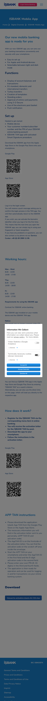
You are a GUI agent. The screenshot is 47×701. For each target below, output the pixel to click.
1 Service (12, 348)
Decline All (23, 373)
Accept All (23, 365)
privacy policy (19, 337)
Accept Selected (23, 369)
